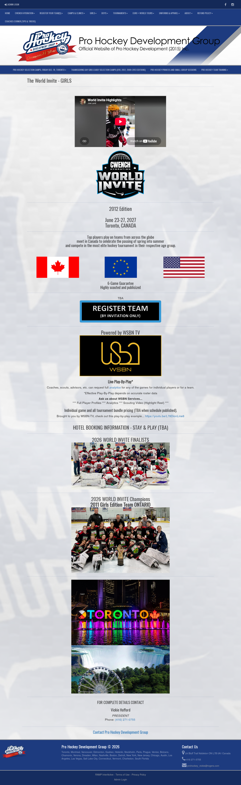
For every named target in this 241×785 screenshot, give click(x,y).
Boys (103, 13)
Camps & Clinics (75, 13)
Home (7, 13)
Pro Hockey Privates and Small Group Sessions (173, 69)
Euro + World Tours (142, 13)
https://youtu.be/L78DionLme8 (164, 416)
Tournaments (119, 13)
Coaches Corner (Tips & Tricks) (20, 21)
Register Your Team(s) (50, 13)
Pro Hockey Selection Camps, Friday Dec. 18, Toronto (39, 69)
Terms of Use (123, 774)
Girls (92, 13)
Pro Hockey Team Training (213, 69)
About (188, 13)
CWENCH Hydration (24, 13)
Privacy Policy (139, 774)
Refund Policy (204, 13)
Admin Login (120, 779)
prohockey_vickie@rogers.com (203, 765)
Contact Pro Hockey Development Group (120, 732)
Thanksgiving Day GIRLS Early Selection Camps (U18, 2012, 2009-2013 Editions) (108, 69)
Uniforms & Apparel (168, 13)
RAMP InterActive (104, 774)
